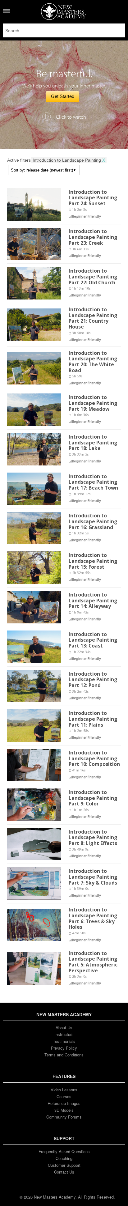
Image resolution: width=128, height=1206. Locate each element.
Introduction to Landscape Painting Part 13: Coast (93, 640)
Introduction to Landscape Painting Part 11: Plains (93, 719)
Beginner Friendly (86, 217)
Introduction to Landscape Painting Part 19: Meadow (93, 403)
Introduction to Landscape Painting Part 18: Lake (93, 442)
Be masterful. (64, 74)
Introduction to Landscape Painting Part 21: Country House (93, 318)
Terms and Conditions (64, 1055)
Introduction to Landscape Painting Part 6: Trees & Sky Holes (93, 918)
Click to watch (71, 117)
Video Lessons (64, 1090)
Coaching (64, 1158)
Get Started (62, 96)
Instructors (64, 1034)
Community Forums (64, 1117)
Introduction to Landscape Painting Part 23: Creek (93, 237)
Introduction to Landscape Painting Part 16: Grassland (93, 521)
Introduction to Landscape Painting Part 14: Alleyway (93, 600)
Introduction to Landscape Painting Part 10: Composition (94, 758)
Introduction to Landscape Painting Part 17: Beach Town (93, 482)
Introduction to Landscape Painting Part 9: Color (93, 798)
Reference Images (64, 1103)
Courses (64, 1096)
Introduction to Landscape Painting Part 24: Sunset (93, 198)
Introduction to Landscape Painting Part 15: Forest (93, 561)
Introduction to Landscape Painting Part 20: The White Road (93, 362)
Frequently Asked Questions (64, 1151)
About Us (64, 1027)
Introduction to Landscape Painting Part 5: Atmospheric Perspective (93, 962)
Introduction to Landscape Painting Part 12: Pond (93, 679)
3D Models (64, 1110)
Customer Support (64, 1165)
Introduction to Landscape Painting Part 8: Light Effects (93, 837)
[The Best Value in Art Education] (63, 11)
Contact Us (64, 1172)
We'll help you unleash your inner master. (64, 86)
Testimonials (64, 1041)
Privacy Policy (64, 1048)
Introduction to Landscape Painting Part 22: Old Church (93, 276)
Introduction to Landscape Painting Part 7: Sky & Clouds (93, 877)
